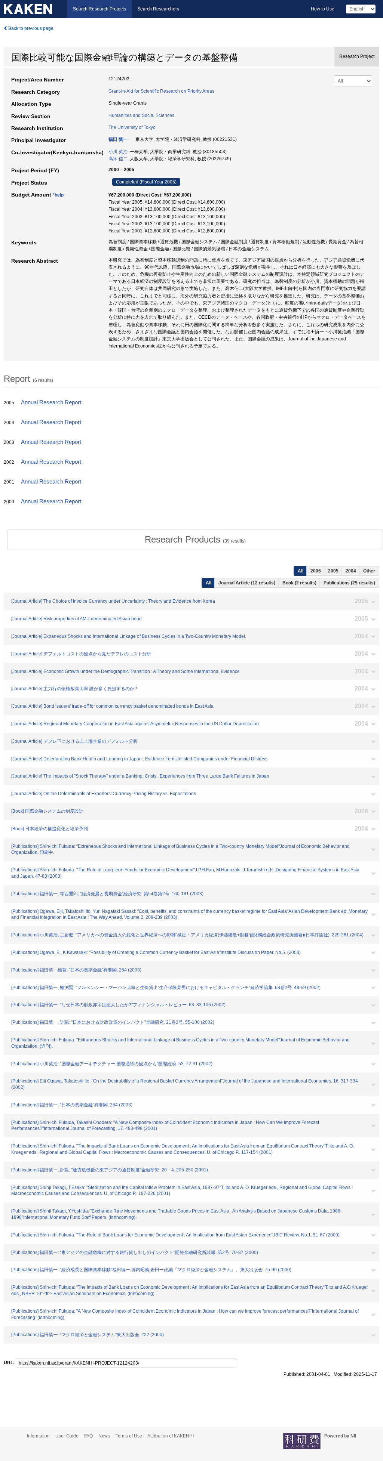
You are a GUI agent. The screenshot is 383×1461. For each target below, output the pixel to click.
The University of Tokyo (132, 127)
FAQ (88, 1436)
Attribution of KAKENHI (170, 1436)
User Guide (67, 1436)
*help (58, 195)
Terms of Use (129, 1436)
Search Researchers (158, 9)
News (104, 1436)
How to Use (322, 9)
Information (38, 1436)
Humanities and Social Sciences (141, 115)
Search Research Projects (99, 9)
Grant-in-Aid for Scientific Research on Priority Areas (161, 91)
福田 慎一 (118, 139)
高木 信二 (118, 158)
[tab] (195, 539)
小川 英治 (118, 151)
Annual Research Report (51, 402)
